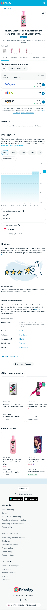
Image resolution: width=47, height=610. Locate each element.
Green (25, 347)
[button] (34, 51)
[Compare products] (43, 13)
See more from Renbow (9, 356)
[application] (23, 185)
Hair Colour (7, 8)
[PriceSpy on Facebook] (21, 600)
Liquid (21, 339)
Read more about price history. (12, 146)
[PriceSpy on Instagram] (25, 600)
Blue (21, 347)
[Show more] (3, 85)
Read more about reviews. (10, 255)
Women (22, 343)
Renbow (22, 331)
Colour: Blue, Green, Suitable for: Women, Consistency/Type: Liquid (23, 41)
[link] (13, 399)
